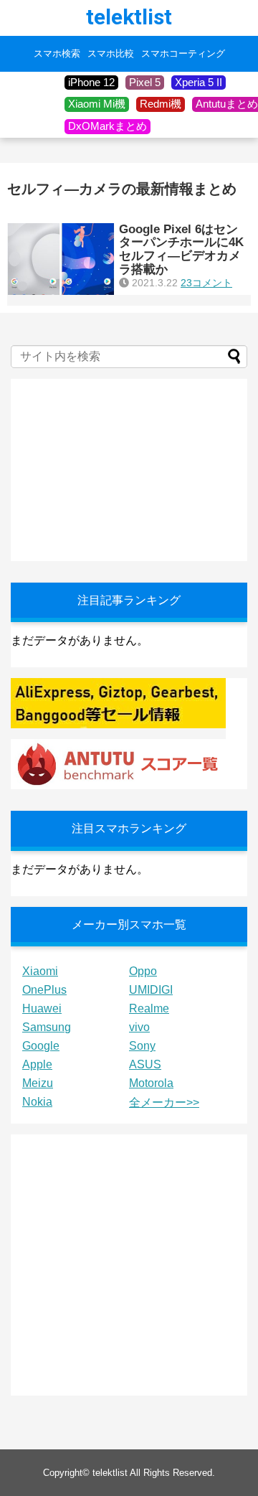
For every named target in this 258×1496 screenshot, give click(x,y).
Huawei (42, 1008)
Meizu (37, 1083)
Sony (142, 1046)
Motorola (151, 1083)
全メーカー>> (164, 1102)
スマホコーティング (183, 53)
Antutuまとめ (227, 104)
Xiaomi (40, 971)
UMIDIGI (151, 990)
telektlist (129, 16)
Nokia (37, 1102)
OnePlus (44, 990)
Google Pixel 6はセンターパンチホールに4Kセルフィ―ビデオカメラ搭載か (181, 249)
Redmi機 (160, 104)
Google (40, 1046)
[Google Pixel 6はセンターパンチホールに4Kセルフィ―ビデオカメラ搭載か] (61, 259)
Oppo (143, 971)
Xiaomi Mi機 (96, 104)
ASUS (145, 1064)
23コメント (206, 282)
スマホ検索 (57, 53)
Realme (149, 1008)
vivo (139, 1027)
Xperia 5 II (198, 82)
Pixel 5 (145, 82)
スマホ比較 (110, 53)
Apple (37, 1064)
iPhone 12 (91, 82)
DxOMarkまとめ (107, 126)
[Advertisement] (118, 468)
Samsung (46, 1027)
